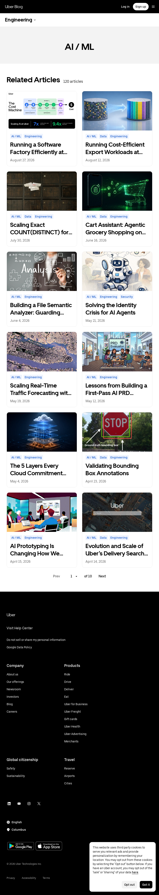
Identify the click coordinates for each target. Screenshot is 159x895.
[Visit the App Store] (49, 846)
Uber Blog (14, 6)
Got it (146, 884)
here (135, 872)
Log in (125, 6)
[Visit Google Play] (20, 846)
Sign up (140, 6)
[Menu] (153, 6)
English (17, 822)
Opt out (129, 884)
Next (102, 576)
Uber (11, 614)
